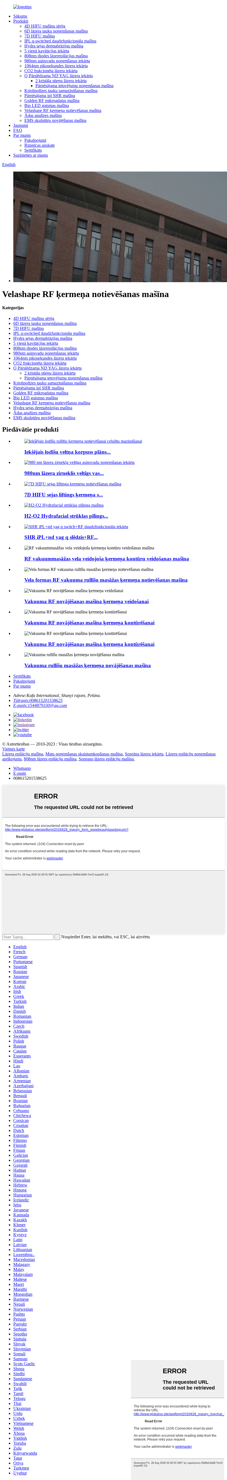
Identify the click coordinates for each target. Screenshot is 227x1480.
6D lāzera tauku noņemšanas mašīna (56, 31)
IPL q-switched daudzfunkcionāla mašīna (60, 41)
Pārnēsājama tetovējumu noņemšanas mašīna (74, 85)
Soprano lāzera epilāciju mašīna (106, 759)
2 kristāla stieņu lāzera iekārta (61, 80)
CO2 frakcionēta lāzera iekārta (51, 70)
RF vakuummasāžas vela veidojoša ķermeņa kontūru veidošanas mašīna (106, 559)
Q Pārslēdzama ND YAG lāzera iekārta (58, 75)
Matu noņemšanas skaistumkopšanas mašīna (84, 754)
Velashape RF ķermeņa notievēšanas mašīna (62, 110)
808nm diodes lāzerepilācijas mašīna (56, 56)
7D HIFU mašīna (39, 36)
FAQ (17, 130)
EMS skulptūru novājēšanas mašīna (55, 120)
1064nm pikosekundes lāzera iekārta (56, 65)
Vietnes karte (13, 749)
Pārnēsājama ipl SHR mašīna (49, 95)
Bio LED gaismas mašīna (46, 105)
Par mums (22, 135)
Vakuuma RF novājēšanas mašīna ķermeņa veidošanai (86, 601)
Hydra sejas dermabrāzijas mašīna (53, 46)
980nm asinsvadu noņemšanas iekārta (57, 60)
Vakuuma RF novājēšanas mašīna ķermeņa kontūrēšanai (89, 623)
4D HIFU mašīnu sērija (44, 26)
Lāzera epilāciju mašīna (22, 754)
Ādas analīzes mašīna (43, 115)
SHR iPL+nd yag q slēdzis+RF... (61, 537)
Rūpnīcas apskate (39, 145)
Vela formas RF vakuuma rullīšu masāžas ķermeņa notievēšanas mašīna (106, 580)
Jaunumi (20, 125)
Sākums (20, 16)
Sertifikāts (33, 150)
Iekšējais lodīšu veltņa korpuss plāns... (67, 452)
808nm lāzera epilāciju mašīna (50, 759)
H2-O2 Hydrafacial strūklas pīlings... (66, 516)
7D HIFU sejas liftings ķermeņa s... (63, 495)
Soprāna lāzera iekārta (144, 754)
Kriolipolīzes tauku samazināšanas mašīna (60, 90)
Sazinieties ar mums (30, 155)
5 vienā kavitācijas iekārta (46, 51)
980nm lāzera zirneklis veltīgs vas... (64, 473)
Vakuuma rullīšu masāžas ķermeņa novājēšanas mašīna (87, 665)
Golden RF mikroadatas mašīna (51, 100)
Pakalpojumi (35, 140)
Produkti (20, 21)
